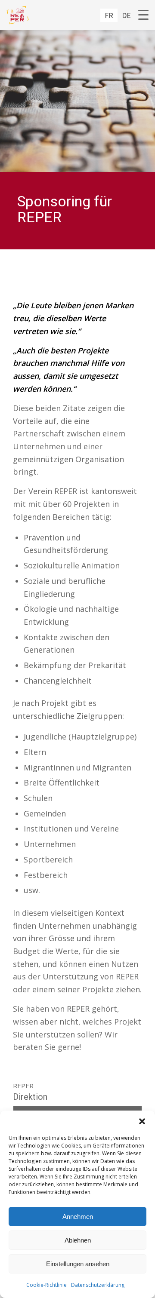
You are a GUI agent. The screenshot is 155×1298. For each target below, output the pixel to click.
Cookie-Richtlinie (46, 1285)
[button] (142, 1121)
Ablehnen (78, 1240)
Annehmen (77, 1216)
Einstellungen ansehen (77, 1263)
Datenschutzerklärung (97, 1285)
